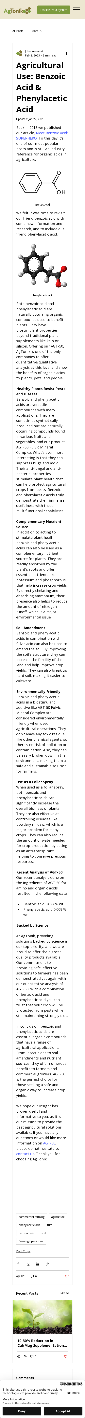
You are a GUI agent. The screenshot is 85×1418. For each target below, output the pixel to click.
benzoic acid (27, 1233)
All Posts (18, 31)
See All (64, 1293)
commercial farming (31, 1217)
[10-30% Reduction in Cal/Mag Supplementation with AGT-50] (42, 1317)
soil (43, 1233)
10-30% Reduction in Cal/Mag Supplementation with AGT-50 (40, 1343)
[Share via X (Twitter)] (28, 1264)
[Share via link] (47, 1264)
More (34, 31)
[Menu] (77, 9)
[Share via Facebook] (18, 1264)
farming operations (31, 1241)
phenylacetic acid (30, 1225)
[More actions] (66, 53)
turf (49, 1225)
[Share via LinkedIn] (37, 1264)
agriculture (58, 1217)
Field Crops (23, 1251)
